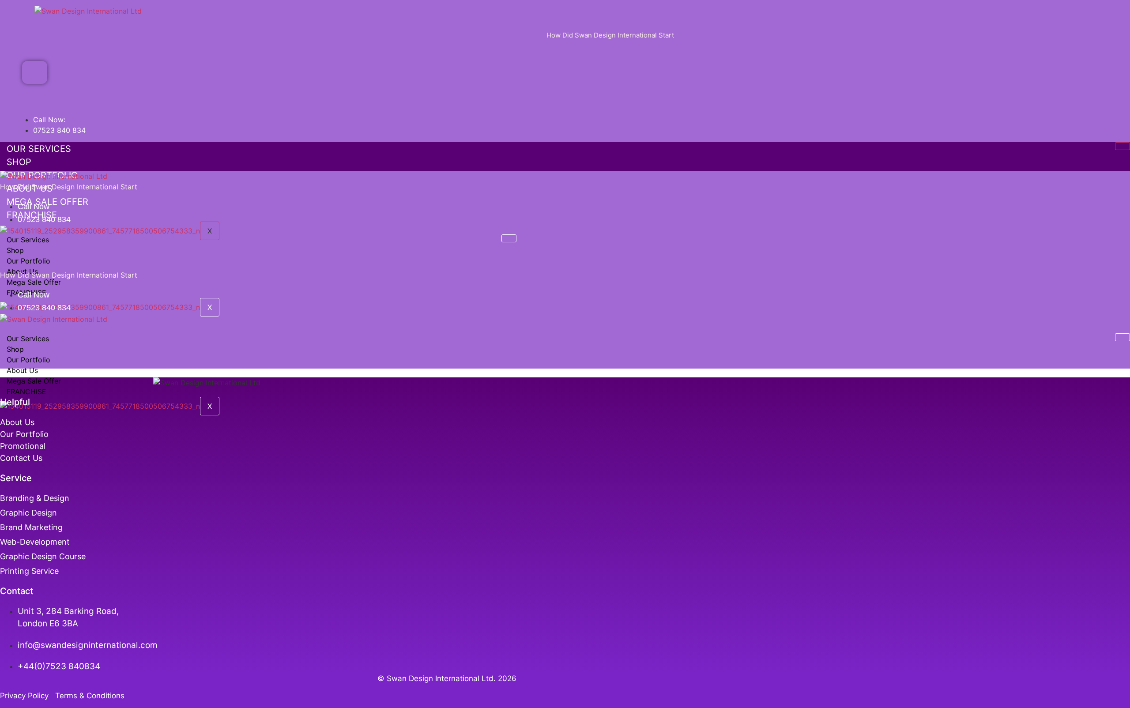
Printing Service (30, 571)
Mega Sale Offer (34, 282)
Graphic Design (28, 512)
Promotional (22, 446)
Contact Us (21, 458)
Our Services (39, 148)
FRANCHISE (26, 391)
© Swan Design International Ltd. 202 (444, 678)
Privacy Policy (26, 695)
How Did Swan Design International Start (610, 35)
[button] (34, 72)
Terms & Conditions (89, 695)
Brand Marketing (31, 527)
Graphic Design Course (43, 556)
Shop (19, 162)
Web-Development (35, 541)
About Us (22, 370)
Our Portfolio (28, 260)
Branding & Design (34, 498)
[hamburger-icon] (1122, 146)
